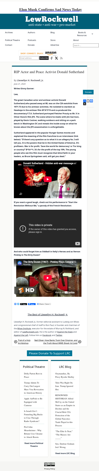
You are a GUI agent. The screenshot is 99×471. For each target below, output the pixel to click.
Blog (52, 32)
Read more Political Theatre (34, 444)
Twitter (59, 335)
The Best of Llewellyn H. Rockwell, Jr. (48, 314)
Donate (31, 45)
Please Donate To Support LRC (49, 353)
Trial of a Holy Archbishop (24, 342)
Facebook (46, 335)
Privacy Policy (49, 469)
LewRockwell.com (30, 332)
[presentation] (38, 53)
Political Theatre (12, 40)
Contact (8, 45)
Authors (31, 32)
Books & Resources (82, 34)
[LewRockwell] (49, 21)
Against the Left (21, 335)
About (76, 40)
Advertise (54, 45)
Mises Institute (24, 328)
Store (52, 40)
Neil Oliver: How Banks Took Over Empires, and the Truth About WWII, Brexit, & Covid (55, 342)
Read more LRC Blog (65, 453)
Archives (9, 32)
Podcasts (32, 40)
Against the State (65, 332)
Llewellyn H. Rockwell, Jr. (30, 80)
